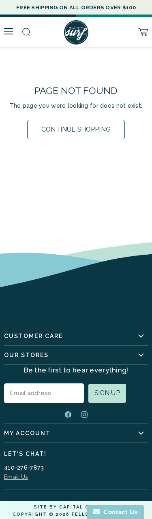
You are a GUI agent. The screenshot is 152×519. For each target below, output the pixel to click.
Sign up (107, 393)
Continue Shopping (76, 129)
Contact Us (119, 511)
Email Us (16, 477)
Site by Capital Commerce (76, 507)
